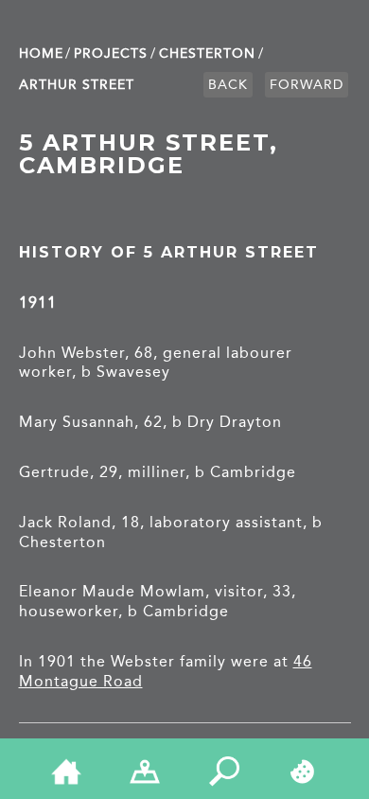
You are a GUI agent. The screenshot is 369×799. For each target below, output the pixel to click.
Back (228, 85)
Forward (306, 85)
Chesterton (207, 53)
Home (41, 53)
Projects (111, 53)
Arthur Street (76, 85)
